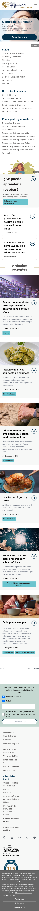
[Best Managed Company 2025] (19, 851)
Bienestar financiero (13, 697)
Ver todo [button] (5, 84)
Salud (8, 701)
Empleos (7, 740)
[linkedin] (12, 837)
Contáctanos (8, 732)
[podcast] (34, 837)
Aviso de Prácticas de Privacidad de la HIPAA (11, 799)
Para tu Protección (11, 767)
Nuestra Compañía (11, 743)
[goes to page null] (32, 178)
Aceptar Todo (19, 899)
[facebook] (19, 837)
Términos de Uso (10, 756)
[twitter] (27, 837)
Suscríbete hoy (19, 37)
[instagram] (4, 837)
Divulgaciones (9, 770)
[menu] (35, 4)
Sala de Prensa (9, 736)
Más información (19, 907)
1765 (28, 669)
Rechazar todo (19, 903)
